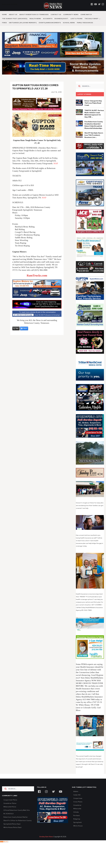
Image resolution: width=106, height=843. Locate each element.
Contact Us (56, 14)
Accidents (47, 18)
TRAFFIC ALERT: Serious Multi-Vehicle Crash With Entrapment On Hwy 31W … (94, 113)
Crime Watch (86, 14)
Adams (75, 791)
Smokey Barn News (46, 837)
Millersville (77, 809)
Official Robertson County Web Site (17, 810)
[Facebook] (92, 4)
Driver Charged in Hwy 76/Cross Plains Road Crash (93, 103)
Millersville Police (10, 807)
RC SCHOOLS (8, 814)
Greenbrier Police (10, 803)
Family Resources (85, 23)
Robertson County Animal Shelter (16, 817)
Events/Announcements (50, 23)
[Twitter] (99, 4)
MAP (56, 163)
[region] (90, 146)
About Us (13, 14)
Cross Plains (77, 802)
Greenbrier (77, 805)
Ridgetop (76, 819)
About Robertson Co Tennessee (34, 14)
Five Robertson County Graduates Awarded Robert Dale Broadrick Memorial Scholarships (93, 125)
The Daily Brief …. (93, 18)
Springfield (77, 822)
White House (78, 826)
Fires (4, 23)
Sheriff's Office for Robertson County (17, 820)
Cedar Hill (76, 795)
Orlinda (76, 812)
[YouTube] (60, 791)
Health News (35, 18)
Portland (76, 815)
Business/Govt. (62, 18)
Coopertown (77, 798)
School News (69, 23)
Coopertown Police (10, 800)
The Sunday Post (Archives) (14, 18)
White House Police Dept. (13, 827)
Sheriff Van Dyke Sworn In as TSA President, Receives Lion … (93, 135)
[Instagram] (103, 4)
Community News (70, 14)
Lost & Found (77, 18)
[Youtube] (95, 4)
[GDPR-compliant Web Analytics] (4, 841)
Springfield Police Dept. (12, 824)
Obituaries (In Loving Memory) (23, 23)
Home (4, 14)
